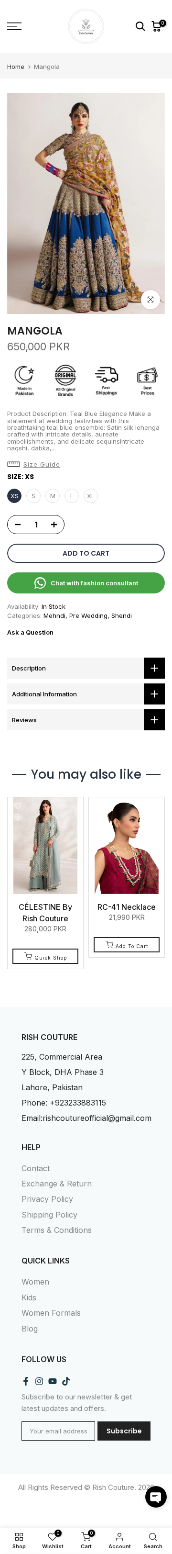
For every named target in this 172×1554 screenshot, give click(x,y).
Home (15, 67)
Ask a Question (30, 632)
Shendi (121, 615)
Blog (30, 1328)
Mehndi (54, 615)
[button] (36, 464)
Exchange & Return (57, 1183)
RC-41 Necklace (126, 907)
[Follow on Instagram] (39, 1380)
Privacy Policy (47, 1199)
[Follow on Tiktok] (66, 1380)
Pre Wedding (88, 615)
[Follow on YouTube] (52, 1380)
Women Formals (51, 1313)
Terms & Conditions (57, 1230)
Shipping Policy (49, 1214)
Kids (29, 1297)
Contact (36, 1168)
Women (35, 1281)
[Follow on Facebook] (26, 1380)
